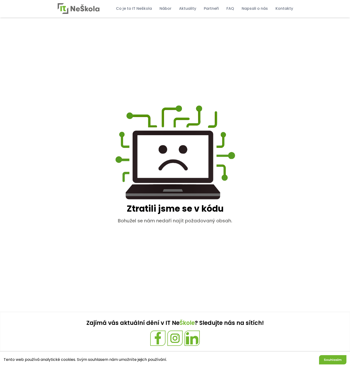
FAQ (230, 8)
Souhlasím (333, 360)
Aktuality (187, 8)
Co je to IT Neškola (134, 8)
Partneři (211, 8)
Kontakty (284, 8)
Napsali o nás (255, 8)
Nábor (165, 8)
